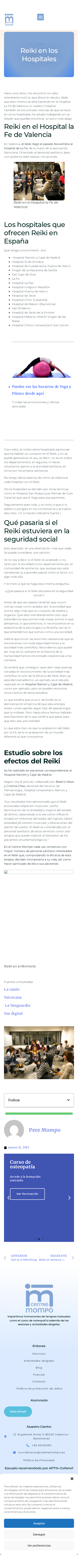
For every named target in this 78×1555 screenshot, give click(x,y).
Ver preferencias (39, 1545)
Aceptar (39, 1523)
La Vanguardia (17, 1005)
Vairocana (12, 997)
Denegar (39, 1534)
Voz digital (13, 1013)
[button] (72, 1479)
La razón (12, 989)
